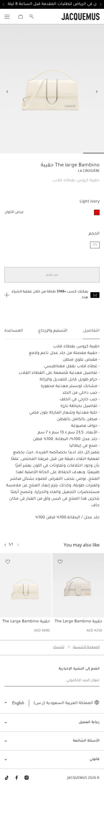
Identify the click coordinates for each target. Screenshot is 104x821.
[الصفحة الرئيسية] (80, 17)
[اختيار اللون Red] (97, 212)
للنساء (58, 647)
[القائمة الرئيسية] (7, 17)
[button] (5, 544)
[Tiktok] (6, 778)
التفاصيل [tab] (91, 331)
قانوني (95, 759)
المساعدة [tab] (13, 331)
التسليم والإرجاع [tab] (52, 331)
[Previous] (96, 91)
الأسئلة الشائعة (86, 741)
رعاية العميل (89, 722)
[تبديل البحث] (31, 16)
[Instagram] (26, 778)
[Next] (7, 91)
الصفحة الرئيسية (86, 647)
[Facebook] (16, 778)
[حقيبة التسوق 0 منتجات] (20, 16)
